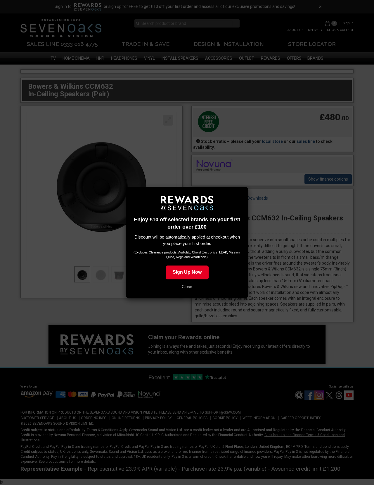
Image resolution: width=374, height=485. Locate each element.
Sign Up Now (187, 272)
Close (187, 286)
